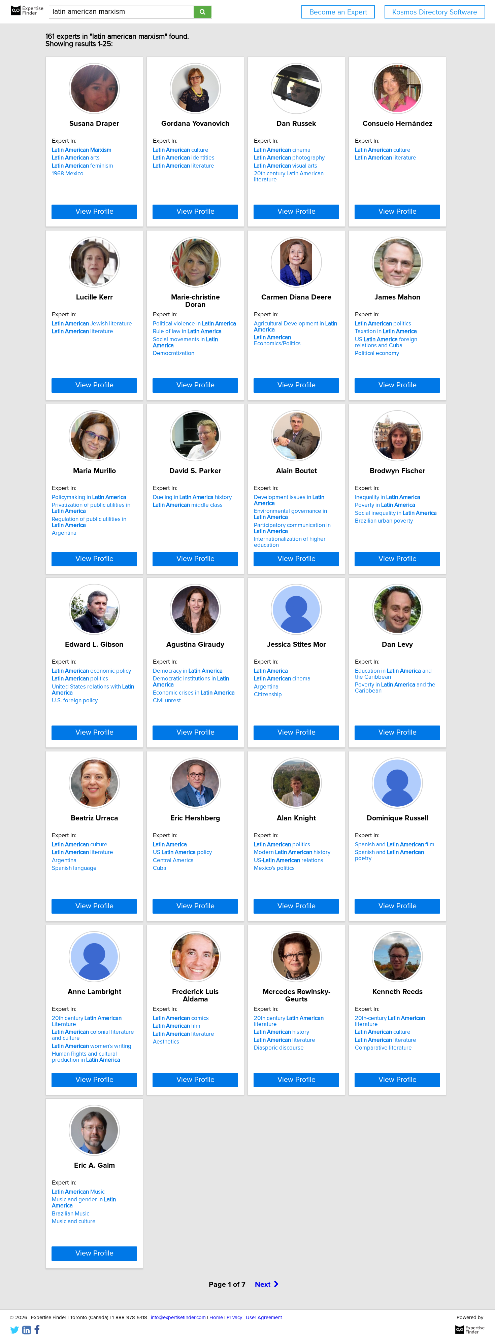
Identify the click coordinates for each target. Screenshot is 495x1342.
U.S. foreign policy (75, 701)
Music (78, 1192)
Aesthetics (166, 1042)
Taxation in (386, 331)
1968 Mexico (68, 174)
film (176, 1026)
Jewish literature (92, 324)
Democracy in (188, 671)
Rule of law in (187, 331)
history (281, 1032)
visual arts (285, 166)
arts (76, 158)
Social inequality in (396, 513)
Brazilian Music (70, 1214)
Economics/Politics (277, 340)
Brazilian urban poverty (384, 521)
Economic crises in (194, 693)
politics (383, 324)
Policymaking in (89, 497)
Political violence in (194, 324)
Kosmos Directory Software (434, 12)
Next (262, 1284)
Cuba (159, 868)
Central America (173, 860)
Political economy (377, 353)
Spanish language (74, 868)
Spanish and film (394, 845)
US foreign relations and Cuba (386, 343)
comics (181, 1018)
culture (180, 150)
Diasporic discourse (279, 1048)
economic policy (91, 671)
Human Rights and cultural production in (86, 1057)
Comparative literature (383, 1048)
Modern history (292, 852)
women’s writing (91, 1046)
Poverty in (385, 505)
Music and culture (74, 1222)
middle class (188, 505)
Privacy (234, 1317)
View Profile (94, 211)
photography (289, 158)
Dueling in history (192, 497)
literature (183, 166)
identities (183, 158)
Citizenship (268, 695)
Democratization (173, 353)
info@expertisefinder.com (178, 1317)
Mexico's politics (274, 868)
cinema (282, 150)
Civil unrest (167, 701)
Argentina (64, 533)
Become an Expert (338, 12)
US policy (182, 852)
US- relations (288, 860)
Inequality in (387, 497)
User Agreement (264, 1317)
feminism (82, 166)
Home (216, 1317)
